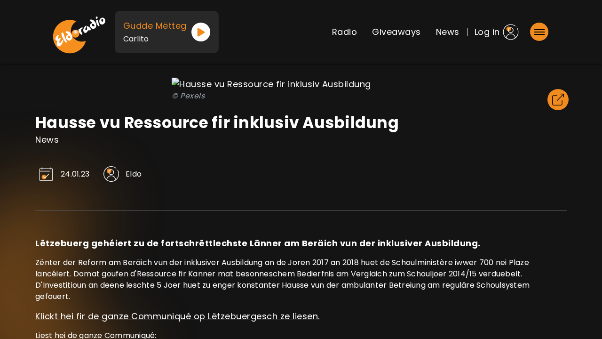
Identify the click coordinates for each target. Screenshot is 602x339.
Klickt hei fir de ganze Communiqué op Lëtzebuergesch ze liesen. (177, 316)
